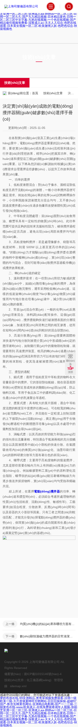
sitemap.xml (18, 686)
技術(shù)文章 (14, 82)
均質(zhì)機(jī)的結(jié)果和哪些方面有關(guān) (47, 624)
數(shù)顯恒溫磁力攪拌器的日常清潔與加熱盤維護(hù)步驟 (47, 636)
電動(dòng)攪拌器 (47, 491)
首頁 (35, 93)
